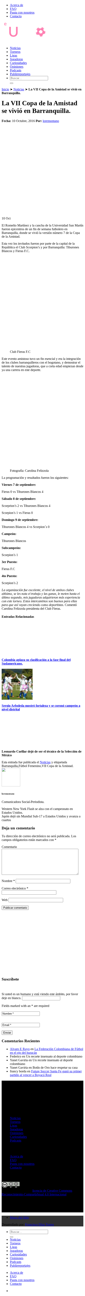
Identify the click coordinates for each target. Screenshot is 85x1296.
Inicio (5, 89)
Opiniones (16, 66)
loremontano (51, 121)
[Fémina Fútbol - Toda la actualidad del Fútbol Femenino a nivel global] (27, 41)
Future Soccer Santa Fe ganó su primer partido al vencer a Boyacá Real (46, 1073)
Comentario (9, 847)
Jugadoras (16, 59)
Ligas (13, 55)
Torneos (15, 51)
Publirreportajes (20, 74)
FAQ (13, 9)
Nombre (8, 881)
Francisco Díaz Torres (39, 1224)
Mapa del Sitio (19, 1217)
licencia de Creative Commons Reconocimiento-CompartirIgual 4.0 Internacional (37, 1192)
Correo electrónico (15, 888)
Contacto (16, 16)
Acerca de (16, 5)
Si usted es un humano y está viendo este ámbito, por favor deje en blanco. (40, 996)
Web (5, 900)
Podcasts (15, 70)
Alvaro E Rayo (20, 1049)
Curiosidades (18, 63)
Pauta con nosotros (22, 12)
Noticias (15, 48)
